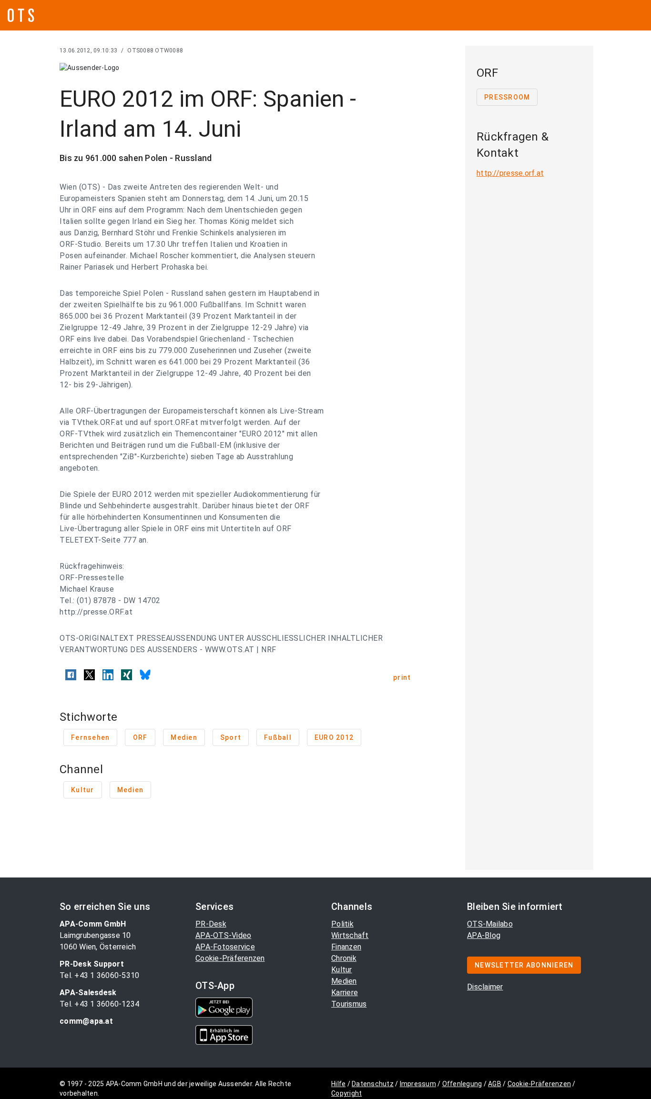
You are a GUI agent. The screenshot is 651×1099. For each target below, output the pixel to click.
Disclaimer (485, 986)
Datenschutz (373, 1084)
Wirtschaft (350, 935)
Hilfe (338, 1084)
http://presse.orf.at (510, 173)
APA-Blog (483, 935)
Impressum (418, 1084)
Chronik (343, 958)
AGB (494, 1084)
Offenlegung (462, 1084)
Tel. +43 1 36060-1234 (99, 1003)
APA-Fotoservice (225, 946)
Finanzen (346, 946)
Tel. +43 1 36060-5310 (99, 975)
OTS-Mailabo (490, 923)
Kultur (341, 969)
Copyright (346, 1093)
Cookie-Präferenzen (230, 958)
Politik (342, 923)
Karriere (344, 992)
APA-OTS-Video (223, 935)
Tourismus (348, 1003)
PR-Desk (210, 923)
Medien (344, 981)
